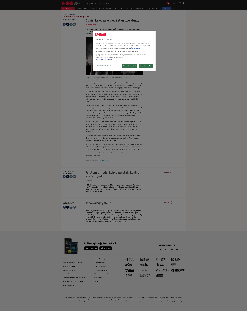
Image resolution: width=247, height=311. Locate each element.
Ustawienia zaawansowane (103, 65)
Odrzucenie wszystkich (129, 66)
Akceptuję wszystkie (146, 66)
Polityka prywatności (134, 48)
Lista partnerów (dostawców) (104, 59)
